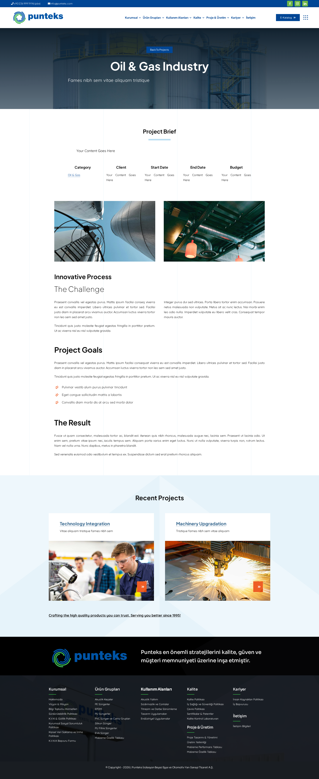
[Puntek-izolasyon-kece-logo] (38, 12)
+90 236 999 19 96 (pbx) (26, 3)
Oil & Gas (74, 175)
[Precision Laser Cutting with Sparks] (217, 542)
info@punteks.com (61, 3)
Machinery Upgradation (201, 523)
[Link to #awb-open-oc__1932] (305, 17)
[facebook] (290, 3)
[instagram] (297, 3)
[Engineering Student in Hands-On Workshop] (101, 542)
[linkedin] (305, 3)
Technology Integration (85, 523)
